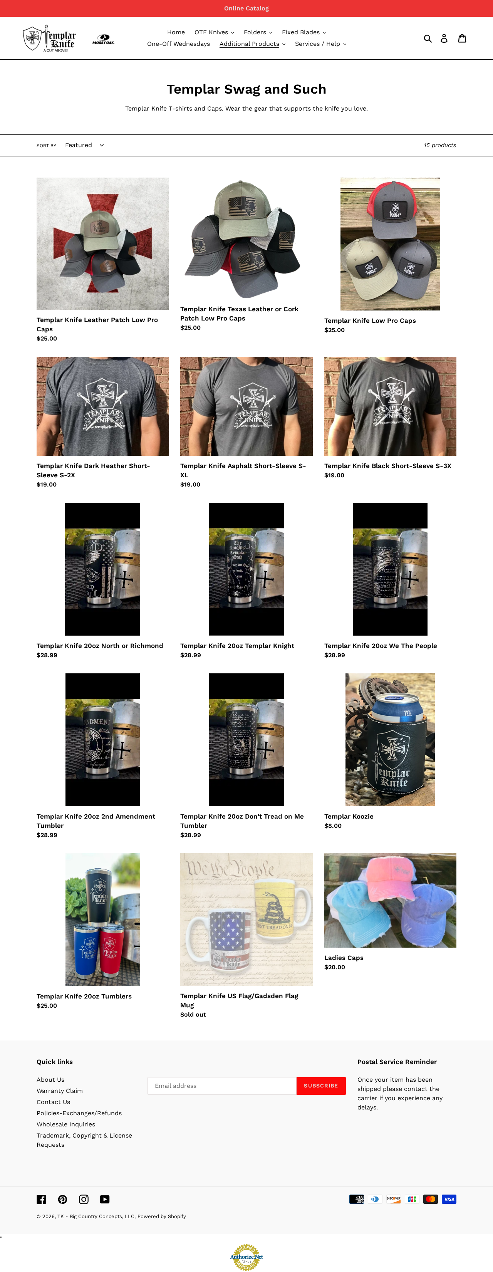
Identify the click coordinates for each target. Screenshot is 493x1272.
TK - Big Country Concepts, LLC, (96, 1216)
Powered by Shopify (162, 1216)
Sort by (46, 145)
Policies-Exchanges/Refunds (79, 1113)
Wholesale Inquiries (66, 1124)
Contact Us (53, 1102)
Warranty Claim (60, 1090)
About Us (50, 1079)
